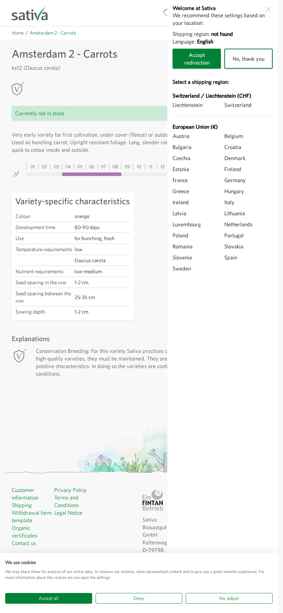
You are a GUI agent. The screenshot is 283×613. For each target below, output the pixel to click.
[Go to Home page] (34, 13)
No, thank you (248, 59)
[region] (222, 306)
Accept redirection (196, 59)
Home (18, 33)
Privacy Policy (70, 490)
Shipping (22, 505)
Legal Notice (68, 513)
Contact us (24, 543)
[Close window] (268, 9)
